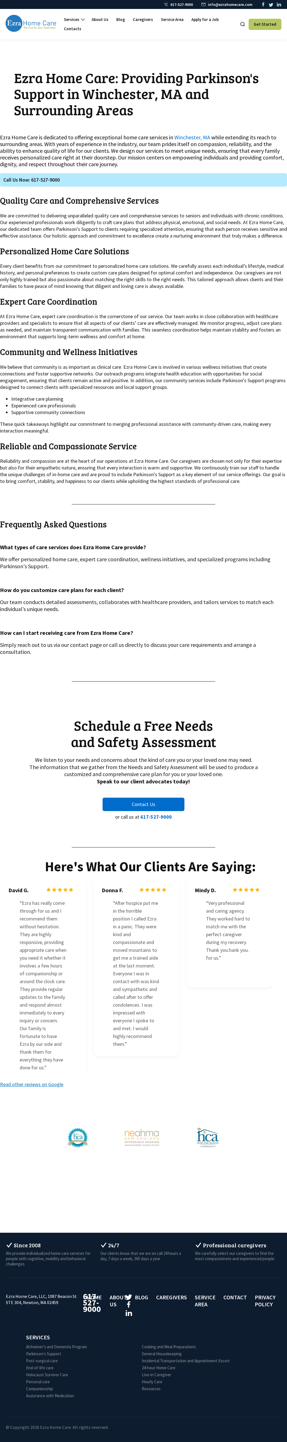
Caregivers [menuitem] (143, 19)
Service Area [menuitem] (172, 19)
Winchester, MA (192, 137)
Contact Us (143, 804)
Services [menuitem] (71, 19)
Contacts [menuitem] (72, 29)
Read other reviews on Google (31, 1084)
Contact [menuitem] (235, 1297)
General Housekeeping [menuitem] (162, 1353)
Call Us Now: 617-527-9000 (31, 180)
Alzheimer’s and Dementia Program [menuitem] (56, 1346)
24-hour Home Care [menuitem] (158, 1367)
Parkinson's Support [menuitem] (43, 1353)
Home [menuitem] (94, 1297)
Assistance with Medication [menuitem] (50, 1395)
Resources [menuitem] (151, 1388)
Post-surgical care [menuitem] (42, 1360)
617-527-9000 (156, 817)
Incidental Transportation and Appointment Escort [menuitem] (186, 1360)
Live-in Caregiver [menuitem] (156, 1374)
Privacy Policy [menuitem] (265, 1301)
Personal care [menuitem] (38, 1381)
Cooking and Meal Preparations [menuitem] (169, 1346)
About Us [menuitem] (100, 19)
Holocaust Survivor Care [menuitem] (47, 1374)
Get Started (265, 24)
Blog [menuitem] (120, 19)
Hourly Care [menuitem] (152, 1381)
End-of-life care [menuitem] (40, 1367)
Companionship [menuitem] (39, 1388)
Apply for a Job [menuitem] (205, 19)
